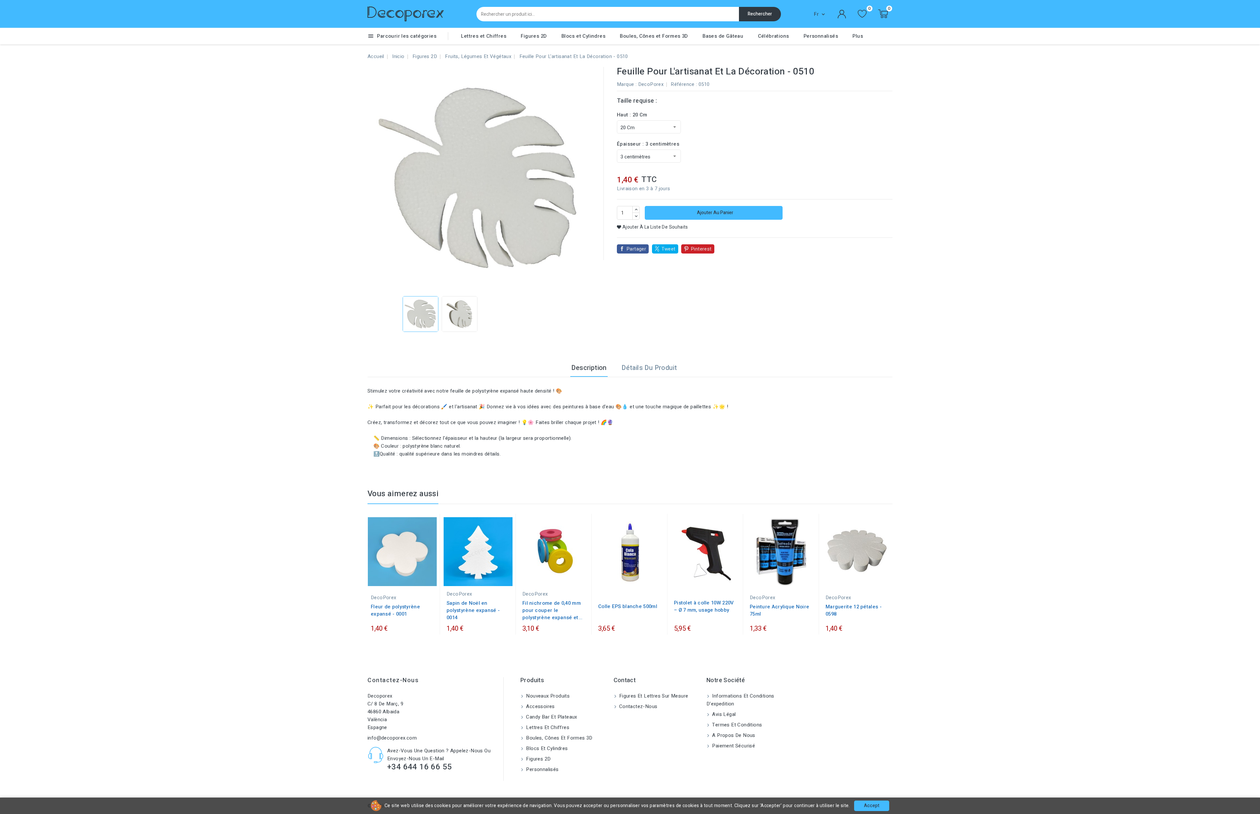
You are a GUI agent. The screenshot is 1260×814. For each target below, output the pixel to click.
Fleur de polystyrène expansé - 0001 (395, 610)
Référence (683, 84)
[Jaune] (784, 579)
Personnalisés (821, 36)
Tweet (669, 249)
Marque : (627, 84)
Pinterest (701, 249)
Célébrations (773, 36)
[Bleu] (764, 579)
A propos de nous (733, 735)
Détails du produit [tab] (649, 368)
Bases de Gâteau (723, 36)
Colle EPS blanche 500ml (627, 606)
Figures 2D (534, 36)
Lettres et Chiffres (483, 36)
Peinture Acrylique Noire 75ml (779, 610)
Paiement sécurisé (733, 745)
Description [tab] (588, 368)
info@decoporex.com (392, 738)
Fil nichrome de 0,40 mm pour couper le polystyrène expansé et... (552, 610)
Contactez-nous (393, 680)
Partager (636, 249)
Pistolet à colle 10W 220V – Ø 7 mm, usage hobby (704, 606)
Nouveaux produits (547, 696)
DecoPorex (651, 84)
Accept (871, 805)
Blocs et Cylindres (583, 36)
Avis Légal (723, 714)
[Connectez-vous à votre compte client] (842, 14)
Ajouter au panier (714, 212)
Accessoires (540, 706)
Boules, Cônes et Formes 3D (654, 36)
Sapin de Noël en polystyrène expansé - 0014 (473, 610)
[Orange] (791, 579)
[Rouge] (777, 579)
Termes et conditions (736, 724)
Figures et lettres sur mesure (653, 696)
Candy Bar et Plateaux (551, 717)
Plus (857, 36)
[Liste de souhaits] (862, 14)
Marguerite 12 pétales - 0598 (854, 610)
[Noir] (770, 579)
